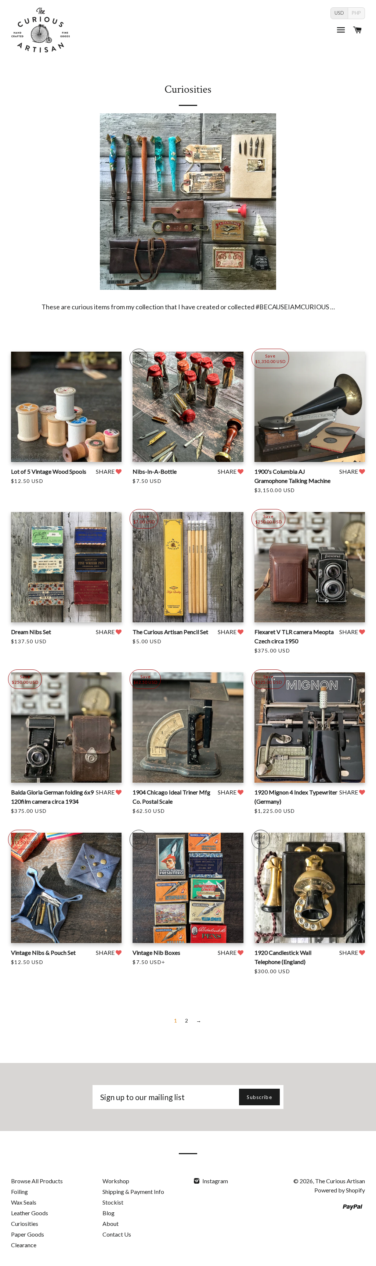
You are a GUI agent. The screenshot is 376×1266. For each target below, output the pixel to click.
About (110, 1223)
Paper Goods (27, 1234)
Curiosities (24, 1223)
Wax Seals (23, 1202)
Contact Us (116, 1234)
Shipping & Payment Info (133, 1191)
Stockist (112, 1202)
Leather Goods (29, 1212)
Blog (108, 1212)
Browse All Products (37, 1180)
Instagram (214, 1180)
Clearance (23, 1244)
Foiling (19, 1191)
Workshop (115, 1180)
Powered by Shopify (339, 1190)
